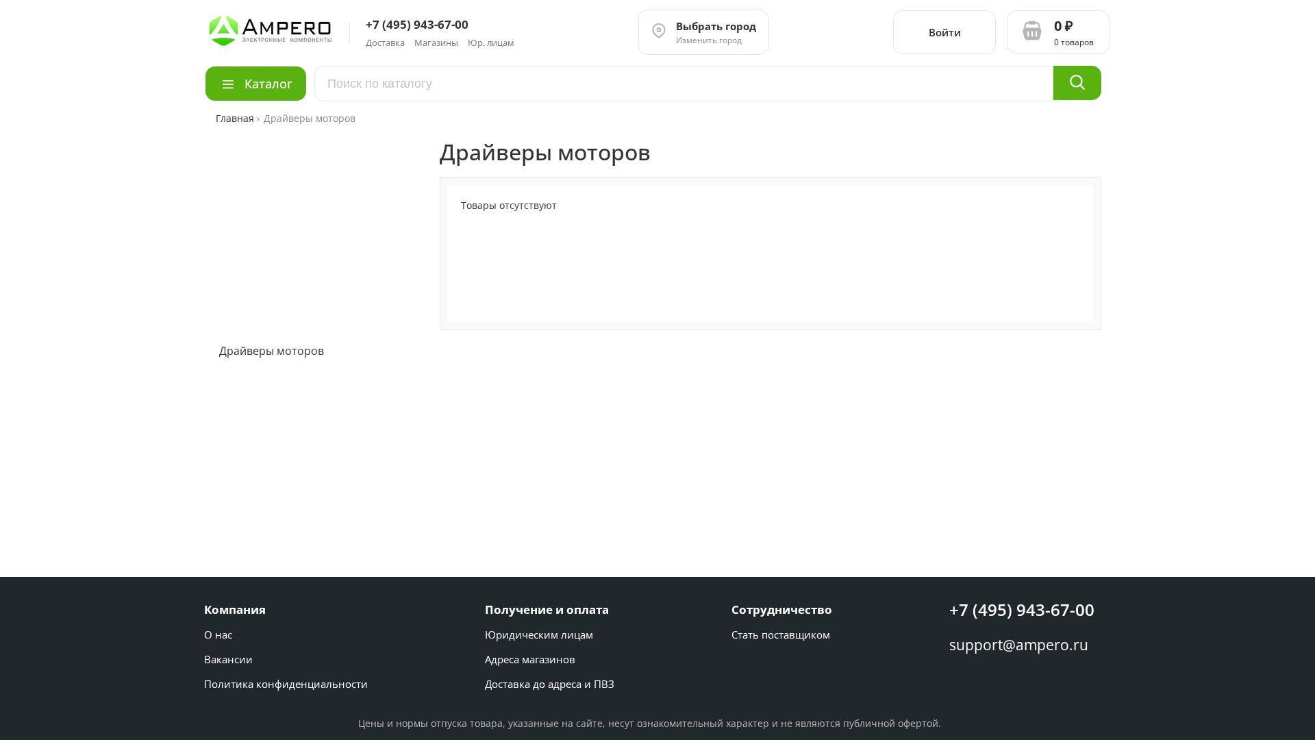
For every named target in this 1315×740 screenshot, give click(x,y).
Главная (236, 118)
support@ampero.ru (1018, 644)
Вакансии (228, 659)
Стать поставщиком (780, 634)
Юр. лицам (491, 42)
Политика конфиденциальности (286, 684)
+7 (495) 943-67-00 (1021, 609)
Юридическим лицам (539, 634)
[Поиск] (1077, 83)
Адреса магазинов (530, 659)
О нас (218, 634)
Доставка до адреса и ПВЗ (549, 684)
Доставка (385, 42)
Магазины (436, 42)
